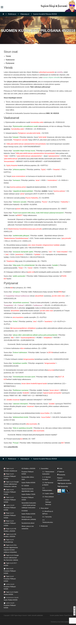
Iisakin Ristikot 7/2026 (28, 494)
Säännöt (61, 471)
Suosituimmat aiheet (28, 523)
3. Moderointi (43, 526)
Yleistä (8, 56)
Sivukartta (62, 474)
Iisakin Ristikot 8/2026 (10, 600)
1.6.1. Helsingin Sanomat (48, 502)
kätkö (6, 215)
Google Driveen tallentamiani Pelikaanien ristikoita (11, 484)
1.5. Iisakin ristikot (48, 493)
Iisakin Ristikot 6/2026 (28, 514)
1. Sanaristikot (43, 468)
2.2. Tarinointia (47, 517)
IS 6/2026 (25, 511)
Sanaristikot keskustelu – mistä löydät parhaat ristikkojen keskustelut (29, 505)
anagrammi (30, 308)
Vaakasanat (10, 60)
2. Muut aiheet (43, 508)
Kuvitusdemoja (8, 542)
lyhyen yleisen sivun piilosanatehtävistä (22, 81)
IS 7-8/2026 (25, 485)
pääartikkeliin (13, 447)
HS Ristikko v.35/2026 (28, 468)
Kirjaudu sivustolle (65, 483)
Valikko (2, 7)
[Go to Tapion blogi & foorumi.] (3, 14)
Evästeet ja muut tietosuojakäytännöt (61, 622)
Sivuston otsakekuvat (10, 471)
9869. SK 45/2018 (52, 113)
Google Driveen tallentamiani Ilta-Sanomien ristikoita (11, 557)
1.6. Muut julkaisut (48, 496)
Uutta (60, 468)
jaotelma (7, 129)
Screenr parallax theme (56, 615)
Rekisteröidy (64, 486)
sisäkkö (44, 191)
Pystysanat (10, 63)
